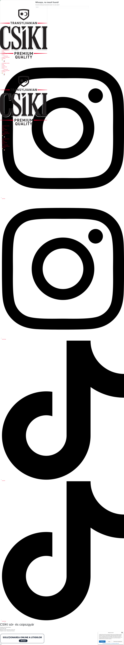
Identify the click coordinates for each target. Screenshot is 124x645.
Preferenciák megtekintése (118, 641)
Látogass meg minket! (5, 57)
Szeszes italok (4, 53)
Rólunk (3, 54)
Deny (109, 641)
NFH (1, 644)
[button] (122, 632)
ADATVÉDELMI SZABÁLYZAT (115, 643)
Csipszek (3, 52)
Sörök (3, 51)
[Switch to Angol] (64, 60)
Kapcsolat (3, 58)
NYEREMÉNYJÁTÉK (5, 63)
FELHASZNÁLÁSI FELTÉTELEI (107, 643)
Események (6, 69)
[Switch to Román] (64, 61)
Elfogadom (102, 641)
